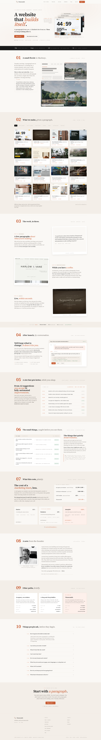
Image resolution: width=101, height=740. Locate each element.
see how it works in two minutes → (51, 706)
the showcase (47, 728)
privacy (67, 737)
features (53, 1)
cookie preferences (83, 737)
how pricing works (49, 726)
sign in (76, 1)
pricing (59, 1)
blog (71, 1)
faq (45, 732)
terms (71, 737)
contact (69, 724)
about (68, 719)
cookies (77, 737)
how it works (46, 1)
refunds (74, 737)
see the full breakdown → (51, 527)
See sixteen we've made (32, 36)
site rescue (47, 730)
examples (65, 1)
